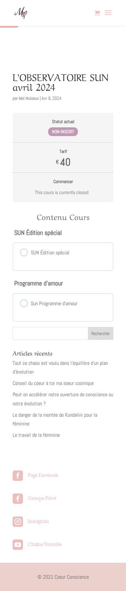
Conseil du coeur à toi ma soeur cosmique (53, 383)
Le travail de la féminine (36, 435)
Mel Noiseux (29, 98)
